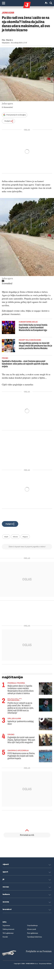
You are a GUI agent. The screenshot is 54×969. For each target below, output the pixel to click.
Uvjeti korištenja (32, 925)
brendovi (7, 909)
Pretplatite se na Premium (39, 951)
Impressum (6, 925)
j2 (3, 879)
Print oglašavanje (32, 933)
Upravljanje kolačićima (34, 937)
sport (5, 872)
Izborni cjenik (31, 929)
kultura (6, 894)
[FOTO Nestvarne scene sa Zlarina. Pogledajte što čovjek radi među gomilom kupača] (45, 756)
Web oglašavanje (8, 933)
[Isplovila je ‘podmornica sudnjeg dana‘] (45, 724)
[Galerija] (27, 74)
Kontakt (5, 937)
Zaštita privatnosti (8, 929)
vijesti (6, 864)
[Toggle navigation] (3, 3)
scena (6, 902)
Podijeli (7, 121)
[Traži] (51, 3)
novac (6, 887)
